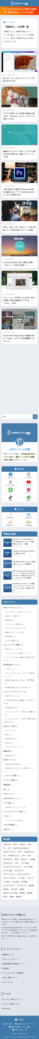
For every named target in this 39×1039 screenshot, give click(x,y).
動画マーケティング (14, 632)
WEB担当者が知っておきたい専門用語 (19, 681)
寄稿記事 (7, 785)
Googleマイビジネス (9, 852)
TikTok (10, 500)
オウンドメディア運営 (13, 645)
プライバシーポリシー (11, 959)
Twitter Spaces (7, 859)
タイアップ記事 (10, 780)
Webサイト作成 (10, 726)
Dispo (29, 844)
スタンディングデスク (9, 878)
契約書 (22, 889)
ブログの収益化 (10, 825)
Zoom (16, 863)
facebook (10, 477)
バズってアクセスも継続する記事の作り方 (19, 658)
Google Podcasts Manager (21, 848)
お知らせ (7, 829)
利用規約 (6, 968)
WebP (16, 859)
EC (4, 848)
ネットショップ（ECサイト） (18, 612)
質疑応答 (18, 896)
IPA (4, 855)
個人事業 (31, 885)
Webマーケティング (12, 608)
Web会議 (32, 859)
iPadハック (8, 794)
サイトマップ (7, 982)
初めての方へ (10, 517)
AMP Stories (7, 844)
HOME (20, 1019)
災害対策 (22, 893)
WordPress (11, 739)
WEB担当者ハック (11, 665)
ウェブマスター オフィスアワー (12, 867)
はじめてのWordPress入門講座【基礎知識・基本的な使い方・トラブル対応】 (20, 10)
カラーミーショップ (9, 874)
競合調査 (29, 893)
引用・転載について (10, 977)
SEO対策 (10, 636)
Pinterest (28, 493)
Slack (29, 855)
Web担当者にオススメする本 (18, 687)
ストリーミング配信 (14, 624)
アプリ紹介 (8, 803)
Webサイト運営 (13, 616)
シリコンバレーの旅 (14, 820)
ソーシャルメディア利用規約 (13, 973)
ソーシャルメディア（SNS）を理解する (20, 713)
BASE (15, 844)
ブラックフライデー (9, 885)
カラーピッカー (19, 870)
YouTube (28, 485)
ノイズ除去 (6, 881)
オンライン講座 (7, 870)
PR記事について (10, 525)
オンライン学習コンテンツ (12, 999)
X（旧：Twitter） (11, 485)
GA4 (9, 848)
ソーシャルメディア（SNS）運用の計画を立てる (20, 720)
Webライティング (14, 649)
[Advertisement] (17, 378)
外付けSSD (14, 889)
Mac (6, 789)
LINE (10, 493)
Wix (8, 735)
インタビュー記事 (11, 775)
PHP (23, 855)
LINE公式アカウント (14, 855)
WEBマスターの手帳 (19, 449)
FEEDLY (28, 500)
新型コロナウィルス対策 (10, 893)
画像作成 (7, 751)
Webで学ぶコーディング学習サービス (19, 769)
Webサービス (9, 760)
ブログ (7, 816)
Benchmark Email (13, 764)
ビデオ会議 (15, 881)
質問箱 (12, 896)
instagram (28, 477)
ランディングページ (14, 747)
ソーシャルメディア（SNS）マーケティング (19, 701)
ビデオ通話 (24, 881)
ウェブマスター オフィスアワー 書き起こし (19, 674)
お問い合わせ (19, 1030)
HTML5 (20, 852)
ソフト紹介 (22, 878)
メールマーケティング (15, 628)
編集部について (8, 954)
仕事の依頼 (28, 525)
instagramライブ (29, 852)
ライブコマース (21, 885)
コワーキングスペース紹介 (14, 811)
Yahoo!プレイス (7, 863)
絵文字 (5, 896)
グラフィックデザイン (23, 874)
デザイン (10, 669)
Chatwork (22, 844)
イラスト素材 (24, 863)
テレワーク (30, 878)
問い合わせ (28, 517)
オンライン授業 (28, 867)
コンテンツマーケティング (14, 692)
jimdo (9, 743)
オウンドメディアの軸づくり (17, 653)
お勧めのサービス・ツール (26, 1024)
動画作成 (5, 889)
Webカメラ (24, 859)
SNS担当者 (11, 708)
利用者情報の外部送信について (14, 964)
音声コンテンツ (13, 696)
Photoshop (11, 755)
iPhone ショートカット (15, 807)
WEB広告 (10, 620)
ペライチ (10, 730)
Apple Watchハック (11, 798)
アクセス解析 (12, 640)
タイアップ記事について (11, 1004)
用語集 (12, 1027)
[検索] (35, 416)
